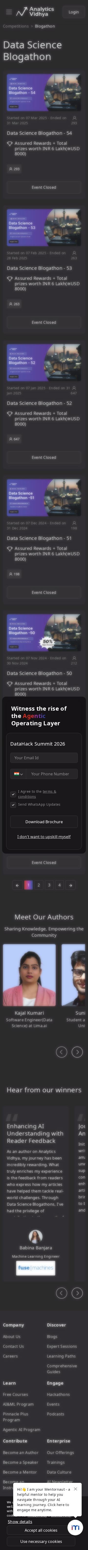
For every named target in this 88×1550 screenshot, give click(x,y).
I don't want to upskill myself (44, 836)
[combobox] (18, 774)
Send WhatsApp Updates (39, 804)
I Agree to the (37, 794)
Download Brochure (44, 821)
